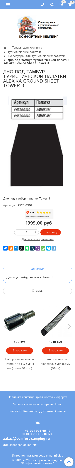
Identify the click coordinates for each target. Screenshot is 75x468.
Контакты (30, 411)
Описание (37, 269)
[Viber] (37, 248)
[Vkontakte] (37, 423)
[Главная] (5, 48)
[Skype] (48, 248)
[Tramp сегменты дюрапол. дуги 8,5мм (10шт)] (55, 321)
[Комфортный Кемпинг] (37, 26)
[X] (21, 248)
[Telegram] (54, 248)
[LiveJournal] (32, 248)
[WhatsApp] (43, 248)
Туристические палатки (24, 52)
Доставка (46, 411)
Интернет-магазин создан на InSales (37, 455)
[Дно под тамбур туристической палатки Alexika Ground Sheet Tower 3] (37, 142)
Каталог (15, 411)
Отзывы (37, 291)
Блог (58, 404)
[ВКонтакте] (5, 248)
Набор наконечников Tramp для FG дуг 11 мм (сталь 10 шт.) (19, 364)
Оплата (60, 411)
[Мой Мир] (16, 248)
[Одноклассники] (10, 248)
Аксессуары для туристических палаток (36, 56)
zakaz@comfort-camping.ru (26, 438)
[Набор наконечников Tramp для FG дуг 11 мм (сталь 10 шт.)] (19, 321)
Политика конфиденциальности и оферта (37, 397)
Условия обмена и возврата (33, 404)
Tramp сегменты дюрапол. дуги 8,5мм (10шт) (55, 364)
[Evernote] (27, 248)
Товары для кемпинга (27, 47)
